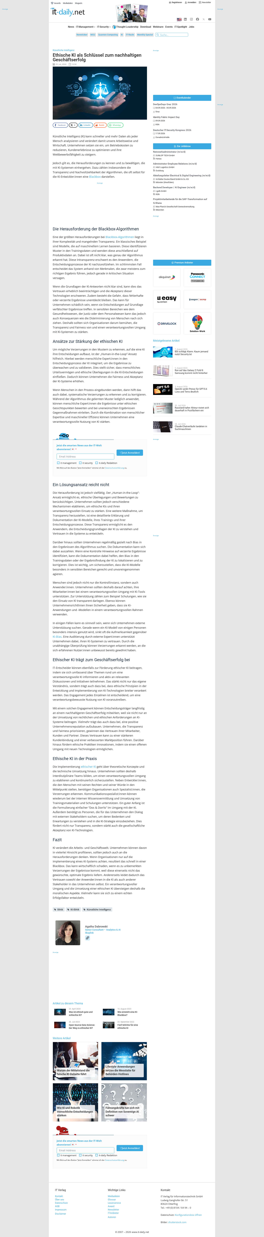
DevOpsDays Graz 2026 (165, 104)
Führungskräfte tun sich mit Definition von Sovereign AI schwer (122, 1111)
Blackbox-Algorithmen (120, 237)
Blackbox (95, 176)
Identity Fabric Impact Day (166, 117)
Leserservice (114, 1203)
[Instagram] (191, 19)
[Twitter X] (204, 19)
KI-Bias (57, 636)
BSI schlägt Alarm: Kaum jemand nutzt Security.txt (191, 353)
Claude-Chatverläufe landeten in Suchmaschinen (191, 428)
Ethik (60, 909)
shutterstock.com (177, 1222)
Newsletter (113, 1209)
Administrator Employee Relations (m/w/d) (175, 163)
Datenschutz (61, 1203)
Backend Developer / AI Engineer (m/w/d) (174, 187)
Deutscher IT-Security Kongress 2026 (172, 130)
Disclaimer (60, 1213)
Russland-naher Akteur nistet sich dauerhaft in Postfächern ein (192, 409)
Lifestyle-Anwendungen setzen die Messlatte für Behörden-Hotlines (120, 1070)
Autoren (112, 1217)
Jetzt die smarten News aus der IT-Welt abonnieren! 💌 (79, 447)
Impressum (60, 1209)
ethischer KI (88, 766)
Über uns (59, 1199)
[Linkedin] (185, 19)
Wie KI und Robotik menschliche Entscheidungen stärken (75, 1111)
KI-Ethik (75, 909)
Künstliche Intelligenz (99, 909)
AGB (57, 1206)
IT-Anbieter (113, 1213)
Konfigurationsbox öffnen (188, 1214)
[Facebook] (197, 19)
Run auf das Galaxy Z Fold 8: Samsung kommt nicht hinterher (191, 371)
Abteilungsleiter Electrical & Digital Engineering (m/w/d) (181, 175)
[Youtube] (210, 19)
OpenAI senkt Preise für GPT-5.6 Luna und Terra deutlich (191, 390)
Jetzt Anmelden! (131, 452)
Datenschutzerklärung (114, 468)
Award (111, 1206)
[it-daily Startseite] (73, 12)
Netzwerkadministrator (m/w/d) (169, 151)
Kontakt (59, 1196)
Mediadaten (114, 1196)
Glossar (112, 1199)
